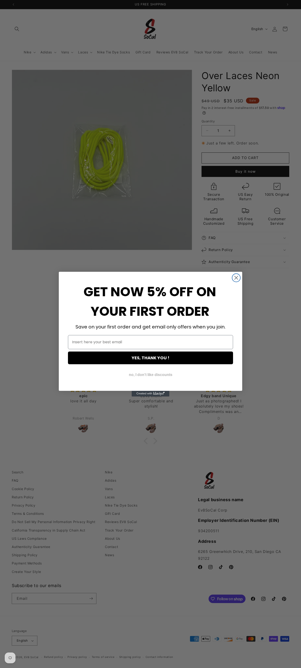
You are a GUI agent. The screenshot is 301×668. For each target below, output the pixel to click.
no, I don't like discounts (150, 375)
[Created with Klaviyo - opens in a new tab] (150, 393)
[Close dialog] (236, 278)
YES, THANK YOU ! (150, 358)
